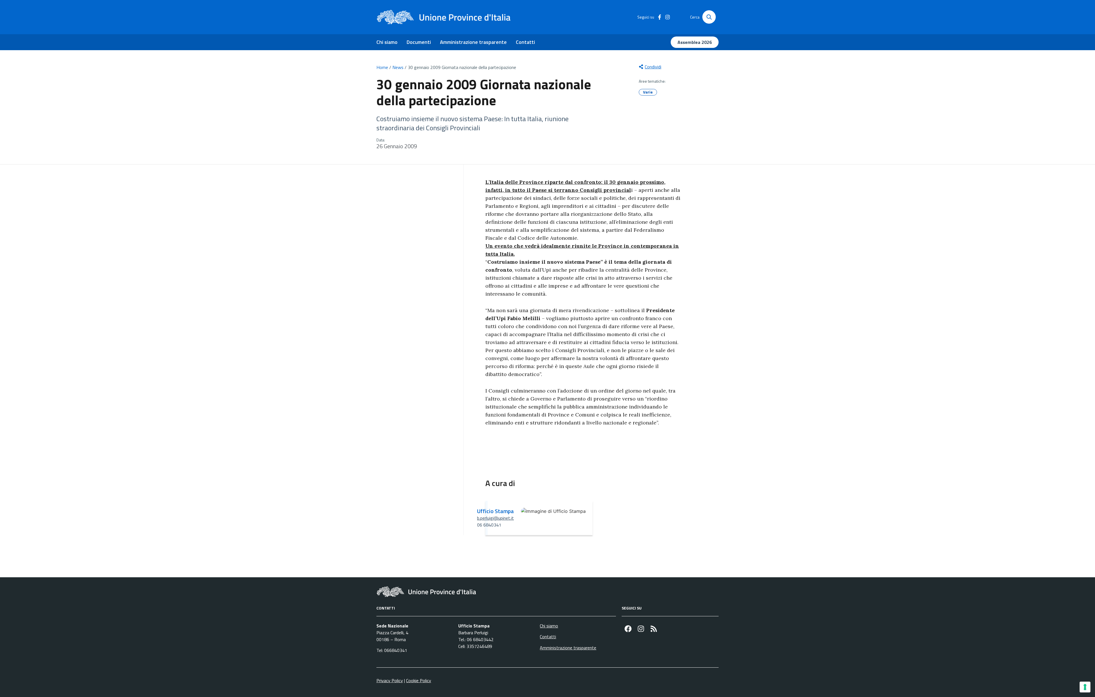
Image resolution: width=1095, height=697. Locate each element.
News (397, 67)
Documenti (419, 42)
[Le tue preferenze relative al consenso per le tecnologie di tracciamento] (1085, 687)
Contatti (525, 42)
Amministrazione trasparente (473, 42)
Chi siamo (387, 42)
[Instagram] (640, 628)
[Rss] (653, 628)
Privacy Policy (389, 680)
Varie (648, 92)
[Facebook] (628, 628)
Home (382, 67)
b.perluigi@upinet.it (495, 518)
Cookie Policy (418, 680)
